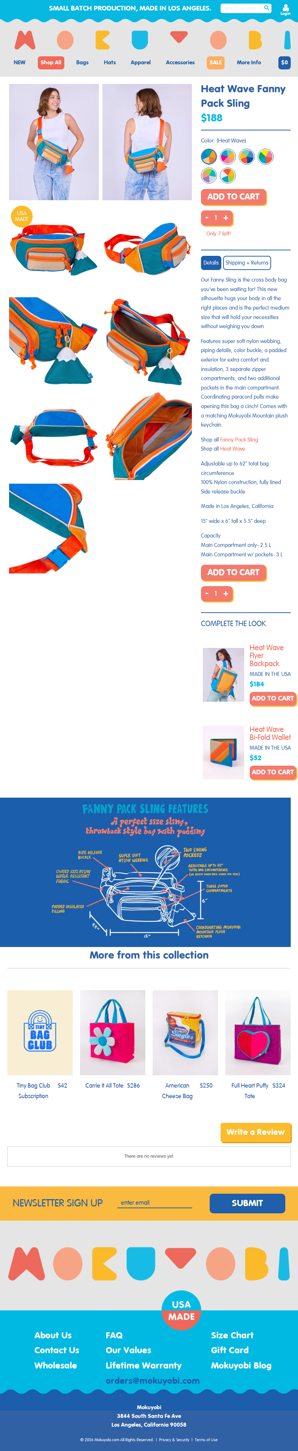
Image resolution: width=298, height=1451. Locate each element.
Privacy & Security (174, 1440)
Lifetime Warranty (144, 1366)
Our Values (128, 1350)
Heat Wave (232, 449)
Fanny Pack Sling (239, 440)
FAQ (114, 1336)
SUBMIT (247, 1203)
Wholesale (56, 1366)
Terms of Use (206, 1440)
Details (211, 263)
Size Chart (232, 1336)
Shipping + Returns (247, 263)
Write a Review (256, 1132)
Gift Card (230, 1350)
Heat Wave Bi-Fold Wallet (270, 734)
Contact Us (57, 1350)
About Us (53, 1336)
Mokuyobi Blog (241, 1366)
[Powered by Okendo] (40, 1137)
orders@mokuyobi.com (153, 1381)
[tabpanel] (54, 142)
